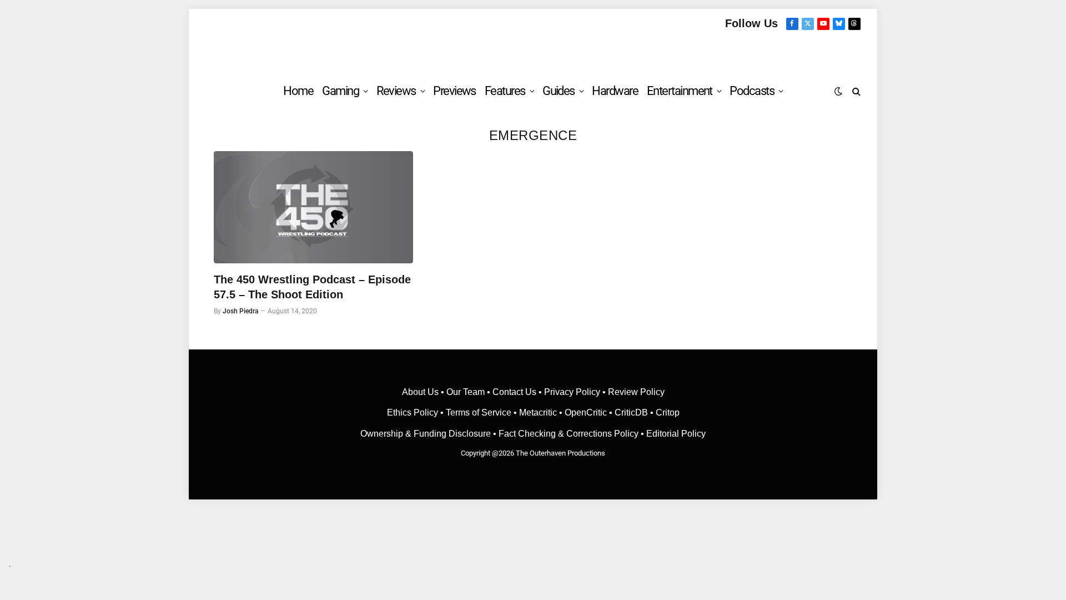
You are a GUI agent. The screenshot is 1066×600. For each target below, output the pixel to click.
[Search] (855, 90)
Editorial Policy (676, 433)
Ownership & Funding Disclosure (426, 433)
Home (298, 91)
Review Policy (636, 392)
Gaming (340, 91)
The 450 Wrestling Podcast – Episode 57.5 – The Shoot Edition (312, 287)
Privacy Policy (572, 392)
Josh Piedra (240, 311)
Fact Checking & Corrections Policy (568, 433)
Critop (668, 412)
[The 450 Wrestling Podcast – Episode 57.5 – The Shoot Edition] (313, 207)
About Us (421, 392)
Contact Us (514, 392)
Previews (454, 91)
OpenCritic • (590, 412)
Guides (558, 91)
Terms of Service (478, 412)
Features (505, 91)
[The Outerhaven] (533, 52)
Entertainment (679, 91)
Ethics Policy (413, 412)
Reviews (396, 91)
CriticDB (631, 412)
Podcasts (752, 91)
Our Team (465, 392)
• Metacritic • (538, 412)
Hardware (615, 91)
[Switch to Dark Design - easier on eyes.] (838, 91)
